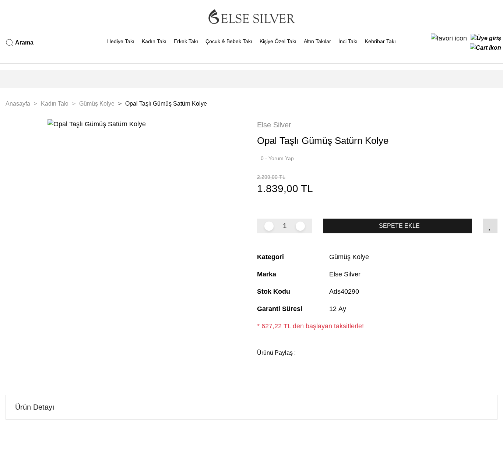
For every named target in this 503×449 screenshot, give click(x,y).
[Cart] (485, 47)
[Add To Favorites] (490, 226)
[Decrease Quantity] (269, 226)
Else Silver (274, 125)
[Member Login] (486, 38)
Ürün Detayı (34, 407)
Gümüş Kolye (349, 257)
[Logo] (251, 17)
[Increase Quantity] (300, 226)
